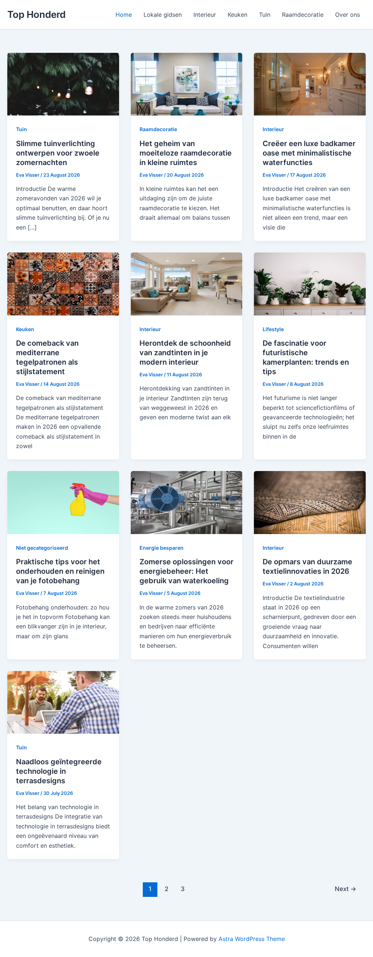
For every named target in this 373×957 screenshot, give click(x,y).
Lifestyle (273, 329)
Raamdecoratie (302, 14)
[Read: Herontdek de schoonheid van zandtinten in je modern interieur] (187, 283)
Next (345, 889)
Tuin (264, 14)
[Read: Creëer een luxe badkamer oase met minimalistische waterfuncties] (310, 83)
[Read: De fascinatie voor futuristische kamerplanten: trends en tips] (310, 283)
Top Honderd (36, 14)
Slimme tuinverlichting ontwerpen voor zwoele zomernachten (57, 153)
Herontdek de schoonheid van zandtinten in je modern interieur (185, 352)
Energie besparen (162, 548)
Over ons (347, 14)
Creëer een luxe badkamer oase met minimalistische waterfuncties (309, 153)
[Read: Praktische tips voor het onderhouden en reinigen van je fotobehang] (63, 502)
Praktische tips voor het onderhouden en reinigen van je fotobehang (60, 571)
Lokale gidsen (163, 14)
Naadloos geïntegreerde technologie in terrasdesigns (59, 771)
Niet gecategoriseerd (42, 548)
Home (123, 14)
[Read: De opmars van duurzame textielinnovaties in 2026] (310, 502)
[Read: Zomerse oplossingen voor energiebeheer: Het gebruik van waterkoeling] (187, 502)
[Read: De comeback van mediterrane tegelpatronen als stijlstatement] (63, 283)
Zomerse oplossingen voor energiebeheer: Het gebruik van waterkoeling (186, 571)
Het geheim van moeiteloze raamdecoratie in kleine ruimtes (186, 153)
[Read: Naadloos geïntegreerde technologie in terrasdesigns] (63, 702)
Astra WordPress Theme (252, 938)
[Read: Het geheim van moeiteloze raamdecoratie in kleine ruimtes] (187, 83)
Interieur (204, 14)
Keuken (237, 14)
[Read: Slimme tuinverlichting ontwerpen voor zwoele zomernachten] (63, 83)
